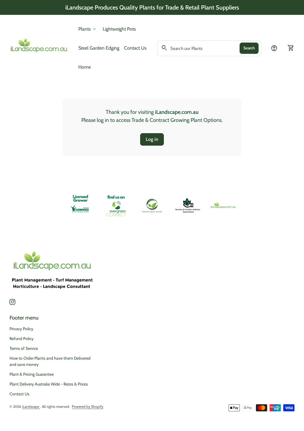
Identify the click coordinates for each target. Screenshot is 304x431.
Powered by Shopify (87, 406)
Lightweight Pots (119, 29)
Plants (87, 29)
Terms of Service (24, 348)
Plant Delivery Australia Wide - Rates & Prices (49, 384)
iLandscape (31, 406)
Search (249, 47)
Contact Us (135, 48)
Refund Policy (22, 338)
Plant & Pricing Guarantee (32, 374)
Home (84, 67)
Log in (152, 139)
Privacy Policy (21, 328)
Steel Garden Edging (98, 48)
